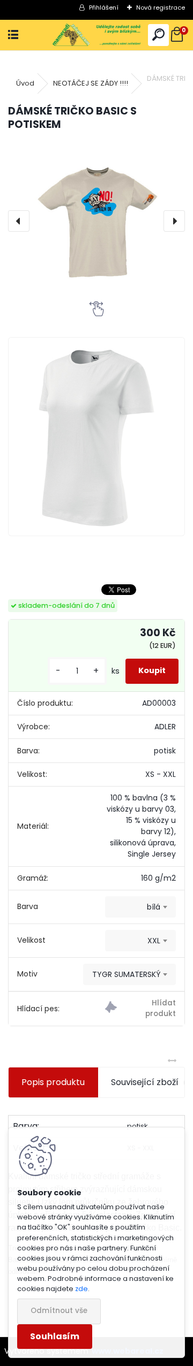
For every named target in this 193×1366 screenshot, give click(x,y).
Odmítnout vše (59, 1311)
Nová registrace (160, 7)
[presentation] (18, 221)
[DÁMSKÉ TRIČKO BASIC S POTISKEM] (96, 220)
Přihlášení (103, 7)
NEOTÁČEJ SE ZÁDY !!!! (90, 83)
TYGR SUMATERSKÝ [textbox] (126, 974)
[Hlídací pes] (140, 1009)
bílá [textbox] (153, 907)
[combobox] (140, 907)
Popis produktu (53, 1082)
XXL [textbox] (153, 940)
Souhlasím (54, 1336)
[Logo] (97, 35)
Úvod (25, 83)
